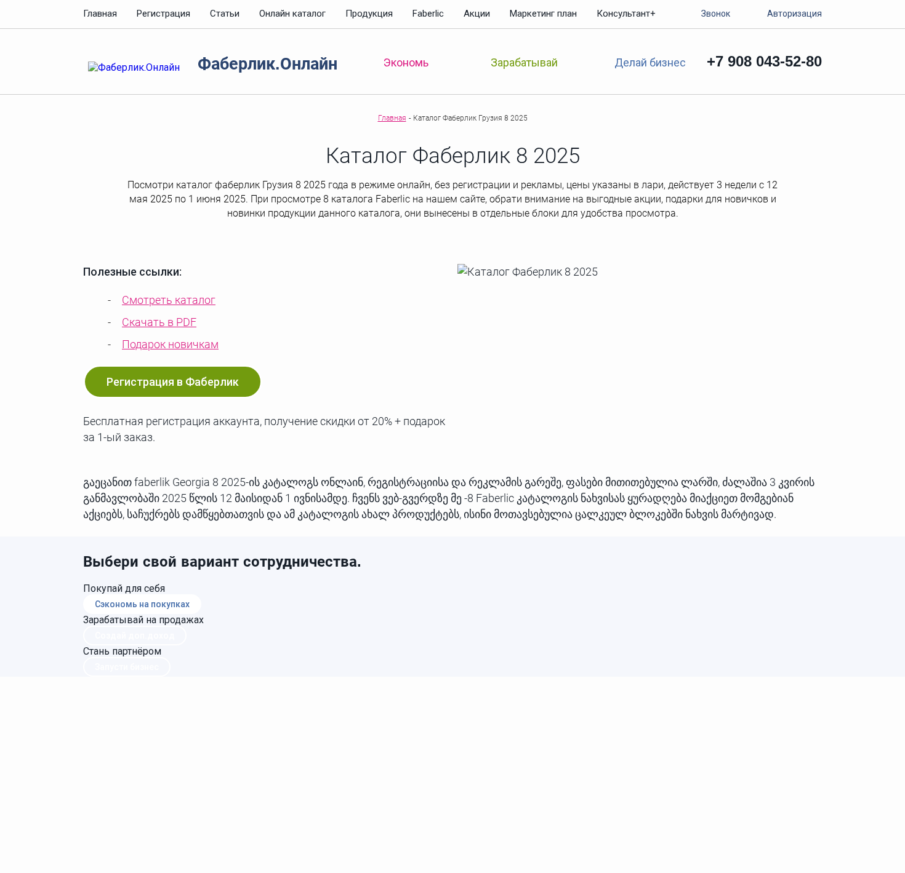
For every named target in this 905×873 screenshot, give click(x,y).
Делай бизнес (649, 61)
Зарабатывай (524, 62)
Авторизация (794, 13)
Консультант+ (626, 13)
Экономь (406, 62)
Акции (477, 13)
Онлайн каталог (292, 13)
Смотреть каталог (168, 299)
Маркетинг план (543, 13)
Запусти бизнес (127, 667)
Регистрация (163, 13)
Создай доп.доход (135, 635)
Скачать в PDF (159, 322)
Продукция (369, 13)
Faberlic (428, 13)
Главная (100, 13)
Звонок (715, 13)
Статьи (224, 13)
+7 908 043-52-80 (764, 61)
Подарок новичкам (170, 344)
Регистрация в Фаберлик (173, 381)
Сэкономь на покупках (142, 604)
